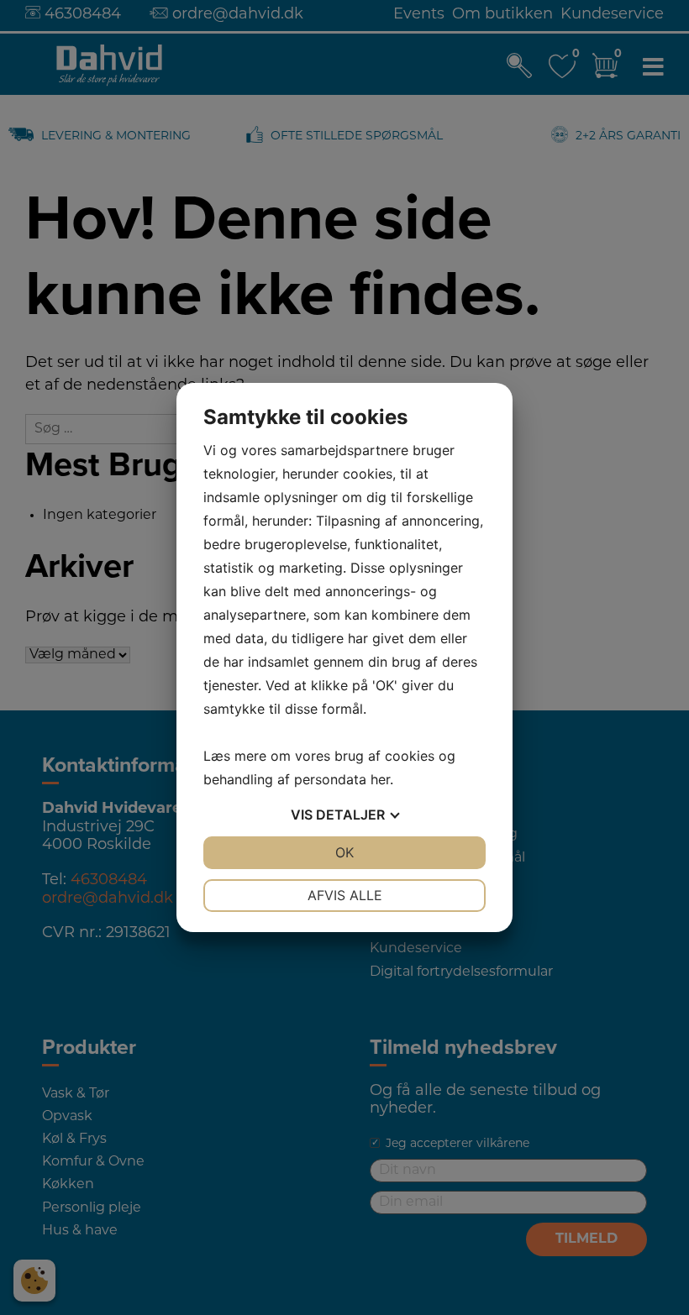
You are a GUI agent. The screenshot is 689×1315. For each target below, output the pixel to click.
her (380, 779)
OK (344, 852)
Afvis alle (345, 895)
